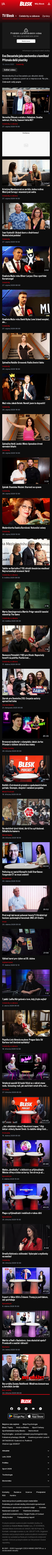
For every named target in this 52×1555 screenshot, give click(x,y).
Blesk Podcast (8, 792)
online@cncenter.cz (17, 1531)
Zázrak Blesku (8, 705)
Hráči (4, 922)
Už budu (5, 1089)
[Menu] (3, 4)
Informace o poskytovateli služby (36, 51)
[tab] (9, 16)
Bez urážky (6, 1390)
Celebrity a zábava (10, 124)
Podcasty (6, 1133)
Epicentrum (7, 878)
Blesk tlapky (7, 835)
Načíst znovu (26, 41)
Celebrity (20, 64)
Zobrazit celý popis (11, 82)
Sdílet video (10, 70)
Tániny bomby (8, 748)
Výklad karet (7, 962)
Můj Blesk (39, 4)
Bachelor (6, 1347)
